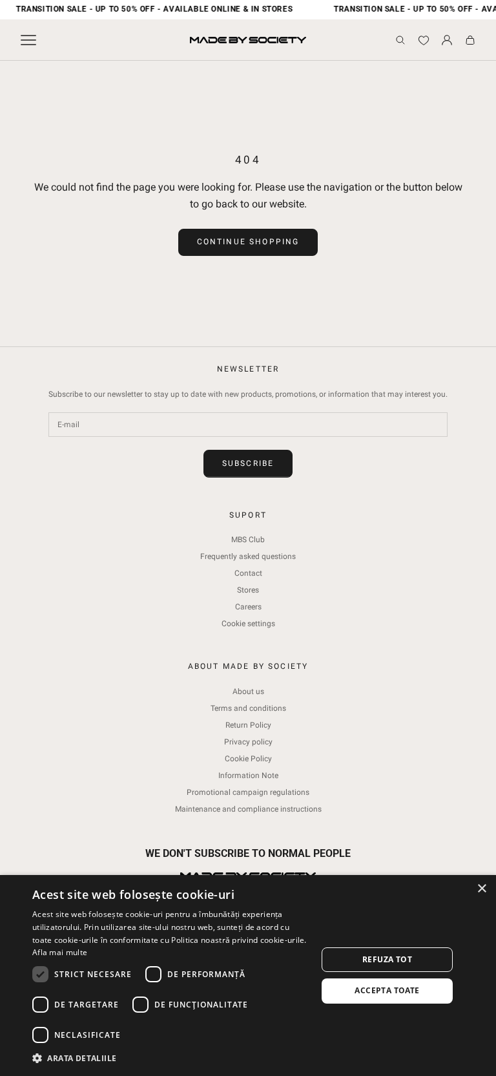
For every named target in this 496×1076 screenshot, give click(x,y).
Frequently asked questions (248, 556)
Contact (248, 573)
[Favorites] (423, 40)
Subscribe (248, 463)
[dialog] (248, 975)
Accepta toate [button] (387, 990)
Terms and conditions (248, 708)
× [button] (481, 889)
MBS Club (248, 539)
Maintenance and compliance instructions (248, 809)
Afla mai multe (59, 952)
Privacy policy (248, 741)
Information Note (248, 775)
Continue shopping (248, 241)
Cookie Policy (248, 758)
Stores (248, 590)
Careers (248, 606)
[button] (170, 1058)
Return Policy (248, 725)
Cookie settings (248, 623)
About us (248, 691)
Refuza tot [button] (387, 959)
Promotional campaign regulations (248, 792)
